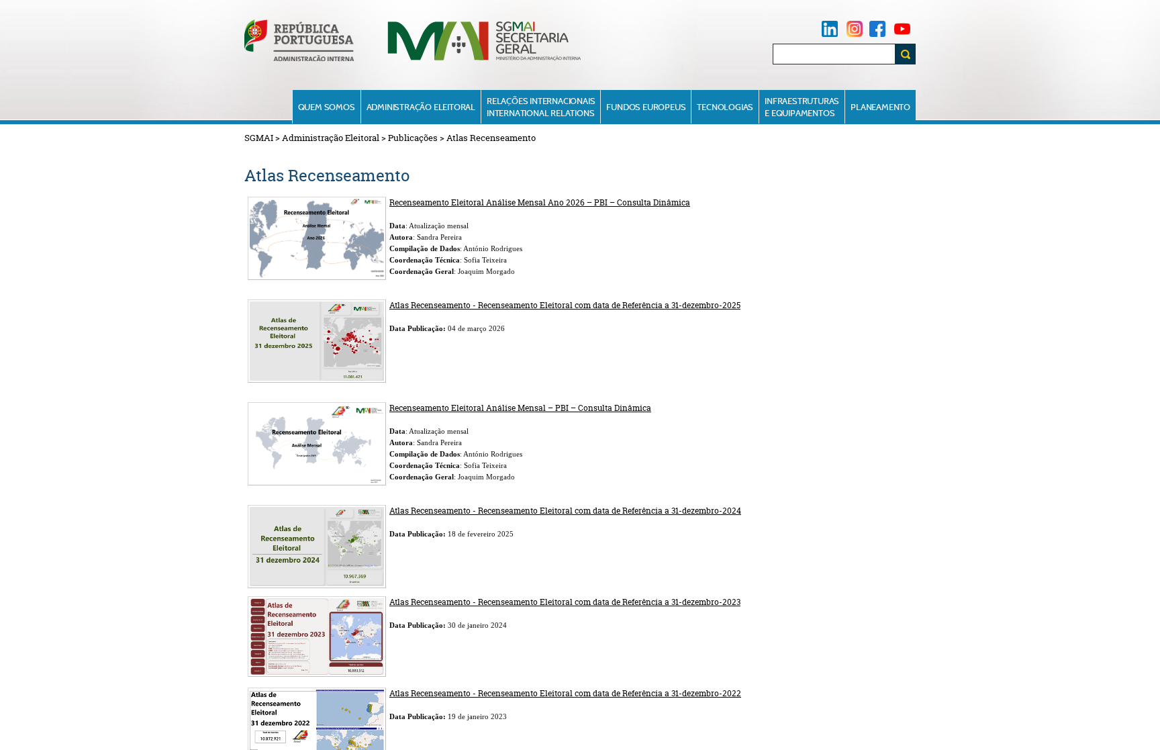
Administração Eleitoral (421, 106)
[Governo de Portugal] (299, 58)
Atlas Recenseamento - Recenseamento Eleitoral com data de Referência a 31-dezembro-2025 (564, 305)
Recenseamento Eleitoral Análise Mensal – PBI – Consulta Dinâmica (520, 408)
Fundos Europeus (645, 106)
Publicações (413, 138)
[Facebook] (877, 28)
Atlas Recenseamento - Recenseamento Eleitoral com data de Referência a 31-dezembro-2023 (564, 602)
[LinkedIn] (830, 28)
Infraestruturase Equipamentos (802, 106)
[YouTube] (902, 28)
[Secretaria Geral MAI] (485, 59)
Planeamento (880, 106)
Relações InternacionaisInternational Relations (541, 106)
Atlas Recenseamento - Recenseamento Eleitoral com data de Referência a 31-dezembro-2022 (565, 693)
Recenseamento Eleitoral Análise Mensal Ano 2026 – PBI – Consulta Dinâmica (539, 202)
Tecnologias (725, 106)
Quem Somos (326, 106)
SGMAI (258, 138)
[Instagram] (854, 28)
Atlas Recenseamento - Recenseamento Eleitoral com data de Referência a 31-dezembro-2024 (565, 510)
